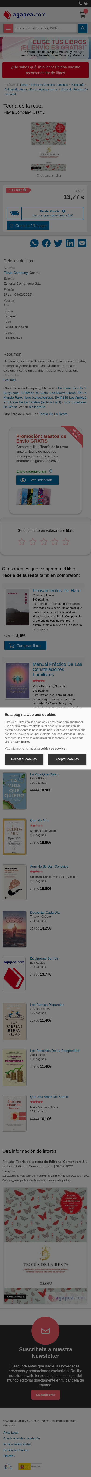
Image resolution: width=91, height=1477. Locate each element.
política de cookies (53, 748)
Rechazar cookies (24, 759)
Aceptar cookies (67, 759)
